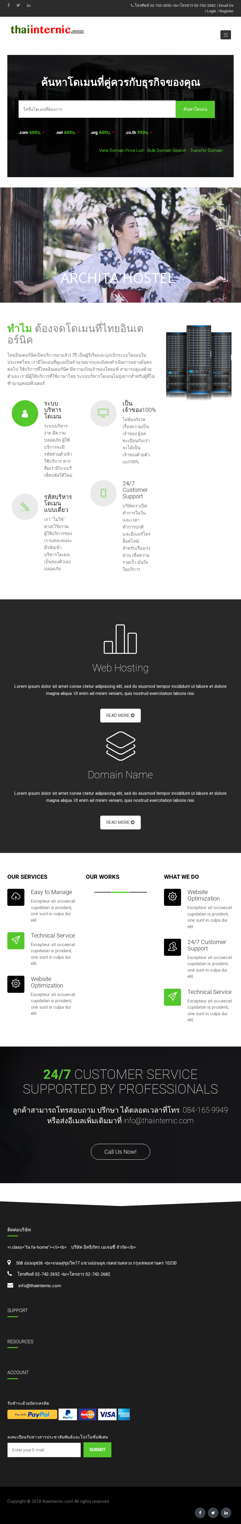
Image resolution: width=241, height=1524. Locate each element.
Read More (118, 715)
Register (227, 11)
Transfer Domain (206, 150)
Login (211, 11)
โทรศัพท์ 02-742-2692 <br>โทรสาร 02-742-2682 (175, 5)
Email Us (226, 5)
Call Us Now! (120, 1151)
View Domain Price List (121, 150)
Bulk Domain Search (167, 150)
